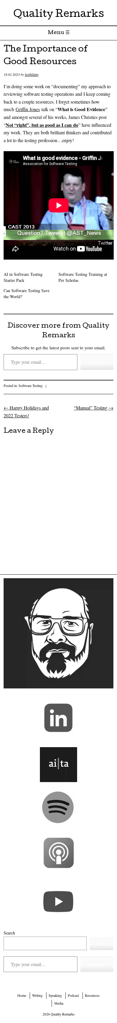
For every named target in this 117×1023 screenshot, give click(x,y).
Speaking (55, 995)
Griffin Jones (28, 109)
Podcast (73, 995)
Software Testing (31, 385)
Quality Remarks (59, 15)
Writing (37, 995)
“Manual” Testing (93, 407)
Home (21, 995)
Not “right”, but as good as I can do (42, 124)
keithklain (31, 74)
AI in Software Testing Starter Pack (23, 277)
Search (9, 933)
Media (58, 1003)
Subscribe (97, 362)
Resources (92, 995)
